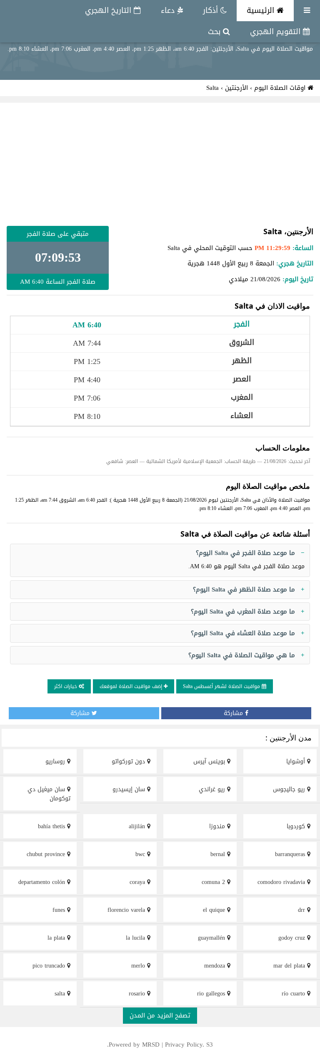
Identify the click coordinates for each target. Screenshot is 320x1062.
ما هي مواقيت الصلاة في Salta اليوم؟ (241, 655)
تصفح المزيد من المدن (160, 1015)
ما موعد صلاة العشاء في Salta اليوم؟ (243, 633)
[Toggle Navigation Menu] (307, 10)
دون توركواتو (129, 761)
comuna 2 (214, 882)
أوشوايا (296, 761)
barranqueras (291, 854)
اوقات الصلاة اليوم (281, 88)
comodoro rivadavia (282, 882)
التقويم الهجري (276, 32)
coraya (138, 882)
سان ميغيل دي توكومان (49, 794)
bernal (218, 854)
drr (302, 910)
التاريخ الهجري (109, 10)
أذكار (211, 10)
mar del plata (290, 965)
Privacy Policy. (184, 1044)
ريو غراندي (213, 789)
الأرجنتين (236, 88)
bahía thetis (52, 826)
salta (61, 993)
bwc (141, 854)
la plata (57, 937)
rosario (138, 993)
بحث (215, 32)
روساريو (56, 761)
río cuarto (294, 993)
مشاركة (234, 713)
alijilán (138, 826)
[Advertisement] (160, 164)
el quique (215, 910)
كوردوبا (297, 826)
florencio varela (127, 910)
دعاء (169, 10)
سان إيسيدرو (129, 789)
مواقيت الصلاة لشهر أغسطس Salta (222, 686)
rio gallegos (212, 993)
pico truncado (49, 965)
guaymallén (212, 937)
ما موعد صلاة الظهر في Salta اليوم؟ (244, 589)
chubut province (47, 854)
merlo (139, 965)
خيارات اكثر (66, 686)
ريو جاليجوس (290, 789)
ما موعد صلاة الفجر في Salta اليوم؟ (245, 553)
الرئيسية (262, 10)
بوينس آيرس (210, 761)
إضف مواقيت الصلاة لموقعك (132, 686)
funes (59, 910)
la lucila (136, 937)
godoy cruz (292, 937)
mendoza (215, 965)
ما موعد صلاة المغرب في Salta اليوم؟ (243, 611)
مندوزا (218, 826)
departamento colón (42, 882)
